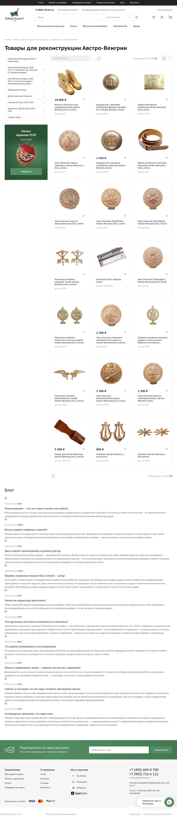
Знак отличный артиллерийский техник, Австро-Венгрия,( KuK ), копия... (111, 398)
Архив (136, 26)
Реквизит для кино (106, 2)
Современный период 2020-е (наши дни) (22, 60)
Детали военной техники (20, 96)
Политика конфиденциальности (61, 814)
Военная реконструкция (50, 26)
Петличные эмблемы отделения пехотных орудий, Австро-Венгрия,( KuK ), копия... (70, 340)
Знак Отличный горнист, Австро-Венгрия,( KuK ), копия (69, 222)
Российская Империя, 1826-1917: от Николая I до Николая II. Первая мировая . (22, 70)
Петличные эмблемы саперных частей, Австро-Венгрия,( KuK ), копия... (67, 282)
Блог (122, 2)
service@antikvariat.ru (68, 10)
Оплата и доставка (58, 2)
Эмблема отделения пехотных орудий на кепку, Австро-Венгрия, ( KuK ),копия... (152, 340)
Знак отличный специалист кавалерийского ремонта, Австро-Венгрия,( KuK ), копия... (111, 340)
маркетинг (166, 814)
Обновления (120, 26)
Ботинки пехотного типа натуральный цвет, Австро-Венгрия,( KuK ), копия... (67, 107)
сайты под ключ (151, 814)
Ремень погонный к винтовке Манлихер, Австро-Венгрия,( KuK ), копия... (152, 165)
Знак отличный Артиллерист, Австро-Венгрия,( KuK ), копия (152, 222)
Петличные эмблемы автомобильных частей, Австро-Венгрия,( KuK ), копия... (70, 398)
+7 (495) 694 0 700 (143, 770)
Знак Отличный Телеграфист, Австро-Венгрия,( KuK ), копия (152, 280)
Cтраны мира (14, 117)
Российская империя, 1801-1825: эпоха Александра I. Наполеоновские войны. (21, 81)
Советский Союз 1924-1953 (21, 102)
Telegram (81, 787)
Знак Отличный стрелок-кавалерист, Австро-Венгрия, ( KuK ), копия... (69, 165)
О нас (40, 2)
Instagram (82, 781)
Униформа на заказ (81, 2)
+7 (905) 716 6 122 (143, 774)
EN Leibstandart (164, 10)
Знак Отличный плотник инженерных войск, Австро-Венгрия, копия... (151, 398)
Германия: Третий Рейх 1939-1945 (22, 109)
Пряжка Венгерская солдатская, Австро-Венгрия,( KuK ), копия (152, 107)
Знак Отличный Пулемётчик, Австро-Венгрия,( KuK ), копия (110, 222)
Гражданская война (17, 90)
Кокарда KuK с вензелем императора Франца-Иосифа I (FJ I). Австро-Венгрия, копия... (111, 107)
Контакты (134, 2)
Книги (73, 26)
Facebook (81, 776)
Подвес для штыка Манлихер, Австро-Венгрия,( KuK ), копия (69, 455)
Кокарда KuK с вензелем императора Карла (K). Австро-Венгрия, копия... (111, 165)
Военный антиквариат (95, 26)
